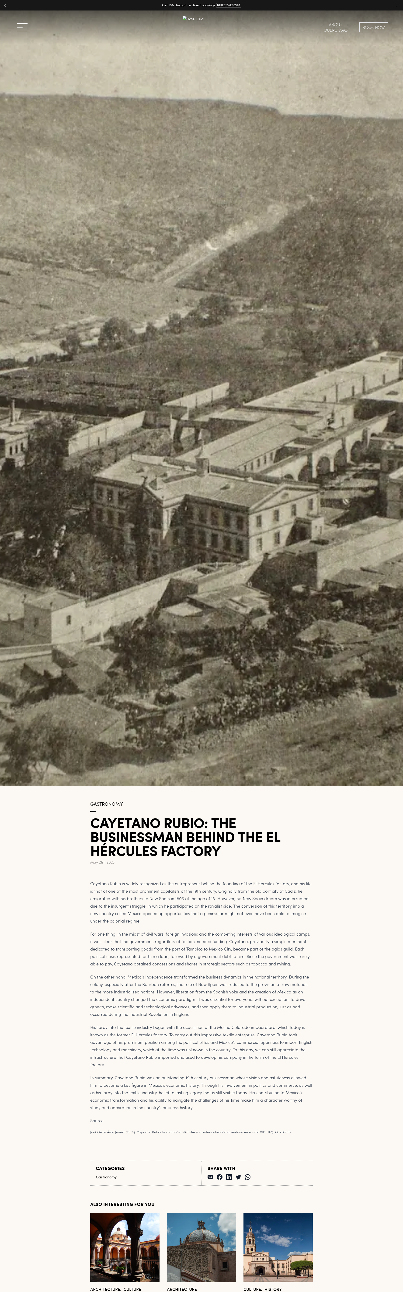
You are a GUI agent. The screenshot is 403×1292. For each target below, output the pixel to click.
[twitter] (238, 1177)
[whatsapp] (247, 1177)
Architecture (105, 1289)
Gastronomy (106, 803)
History (273, 1289)
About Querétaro (335, 27)
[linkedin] (229, 1177)
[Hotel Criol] (201, 27)
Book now (373, 27)
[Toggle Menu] (22, 27)
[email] (210, 1177)
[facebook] (219, 1177)
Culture (132, 1289)
